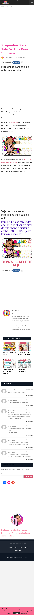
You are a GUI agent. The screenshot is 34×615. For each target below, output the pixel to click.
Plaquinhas (14, 122)
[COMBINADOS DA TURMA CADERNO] (24, 346)
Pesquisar (4, 474)
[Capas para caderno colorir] (24, 363)
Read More (24, 613)
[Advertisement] (17, 25)
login (13, 469)
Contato (18, 550)
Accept (16, 613)
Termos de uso (12, 547)
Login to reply (29, 395)
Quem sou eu (24, 547)
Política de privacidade (18, 544)
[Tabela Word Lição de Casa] (9, 346)
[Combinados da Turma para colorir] (9, 363)
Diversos (8, 343)
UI (17, 263)
